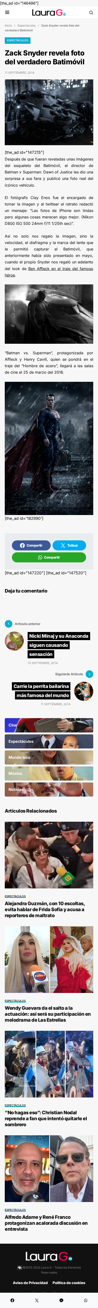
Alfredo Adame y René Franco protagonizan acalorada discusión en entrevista (46, 1223)
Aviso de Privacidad (30, 1282)
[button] (7, 12)
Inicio (8, 25)
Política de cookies (69, 1282)
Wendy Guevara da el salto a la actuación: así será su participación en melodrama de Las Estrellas (48, 1014)
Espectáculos (26, 25)
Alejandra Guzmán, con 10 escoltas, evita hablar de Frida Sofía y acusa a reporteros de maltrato (45, 909)
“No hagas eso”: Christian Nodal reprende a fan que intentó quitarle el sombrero (46, 1118)
